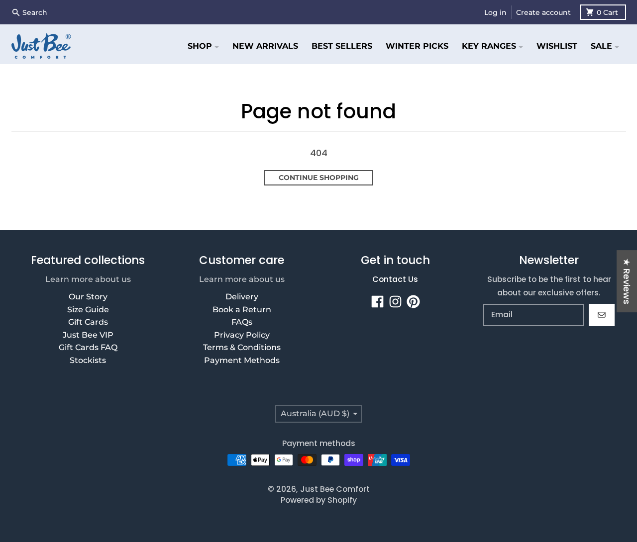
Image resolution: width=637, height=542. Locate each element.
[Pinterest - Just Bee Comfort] (413, 301)
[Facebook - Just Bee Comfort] (377, 301)
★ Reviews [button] (627, 281)
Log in (495, 12)
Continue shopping (319, 177)
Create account (543, 12)
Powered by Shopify (319, 500)
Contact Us (395, 279)
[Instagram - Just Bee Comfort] (395, 301)
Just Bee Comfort (335, 489)
